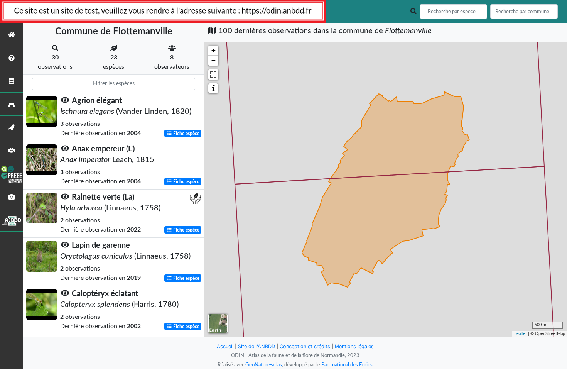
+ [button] (213, 50)
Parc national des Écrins (347, 364)
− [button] (213, 60)
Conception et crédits (305, 346)
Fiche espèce (185, 133)
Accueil (225, 346)
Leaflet (520, 334)
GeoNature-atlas (263, 364)
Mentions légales (354, 346)
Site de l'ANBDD (256, 346)
